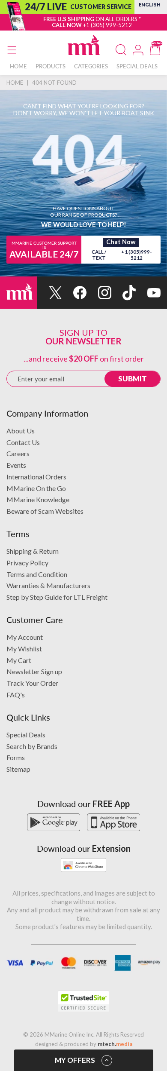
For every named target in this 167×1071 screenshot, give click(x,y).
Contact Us (23, 442)
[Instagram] (98, 293)
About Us (20, 431)
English (150, 4)
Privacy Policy (27, 563)
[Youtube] (148, 293)
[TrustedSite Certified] (83, 1001)
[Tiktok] (123, 293)
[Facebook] (74, 293)
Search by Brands (31, 746)
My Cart (18, 660)
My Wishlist (24, 648)
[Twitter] (49, 293)
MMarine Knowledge (37, 499)
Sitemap (18, 769)
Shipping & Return (32, 551)
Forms (15, 757)
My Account (24, 637)
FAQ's (15, 694)
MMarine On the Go (36, 488)
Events (16, 465)
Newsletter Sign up (34, 671)
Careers (18, 453)
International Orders (36, 477)
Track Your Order (32, 683)
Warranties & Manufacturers (48, 585)
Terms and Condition (36, 574)
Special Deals (25, 734)
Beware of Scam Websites (45, 511)
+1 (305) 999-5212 (107, 24)
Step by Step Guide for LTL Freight (56, 597)
